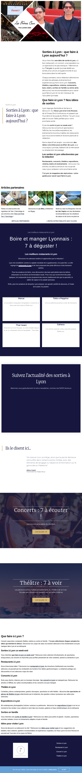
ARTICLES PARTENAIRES (20, 221)
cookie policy (52, 769)
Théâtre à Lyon (61, 756)
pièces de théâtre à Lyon (10, 694)
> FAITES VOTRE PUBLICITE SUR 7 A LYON (61, 221)
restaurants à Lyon (25, 265)
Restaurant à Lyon (61, 747)
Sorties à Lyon (61, 743)
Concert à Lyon (61, 752)
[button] (38, 39)
